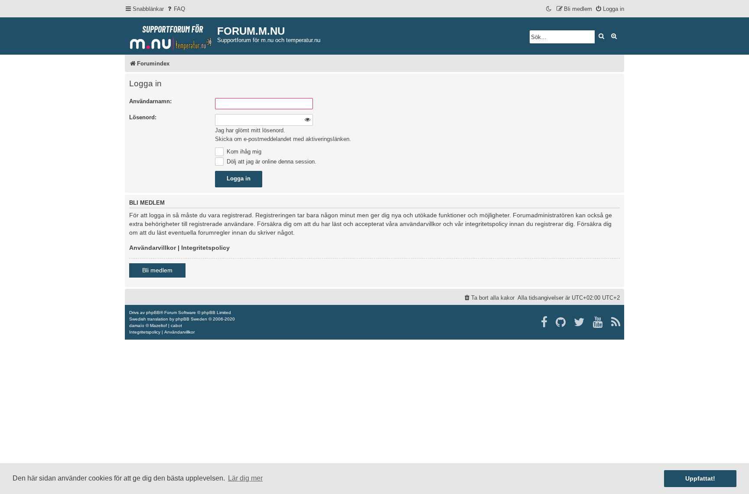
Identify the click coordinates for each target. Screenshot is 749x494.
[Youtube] (598, 322)
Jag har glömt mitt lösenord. (250, 130)
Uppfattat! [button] (700, 478)
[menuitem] (175, 9)
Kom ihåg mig (243, 151)
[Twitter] (580, 322)
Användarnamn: (150, 101)
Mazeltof (158, 325)
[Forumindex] (171, 35)
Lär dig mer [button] (245, 478)
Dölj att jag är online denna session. (270, 161)
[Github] (561, 322)
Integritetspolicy (205, 247)
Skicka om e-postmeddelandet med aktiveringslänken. (283, 139)
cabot (176, 325)
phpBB (153, 312)
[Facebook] (544, 322)
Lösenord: (142, 117)
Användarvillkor (152, 247)
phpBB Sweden (191, 319)
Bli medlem (157, 270)
